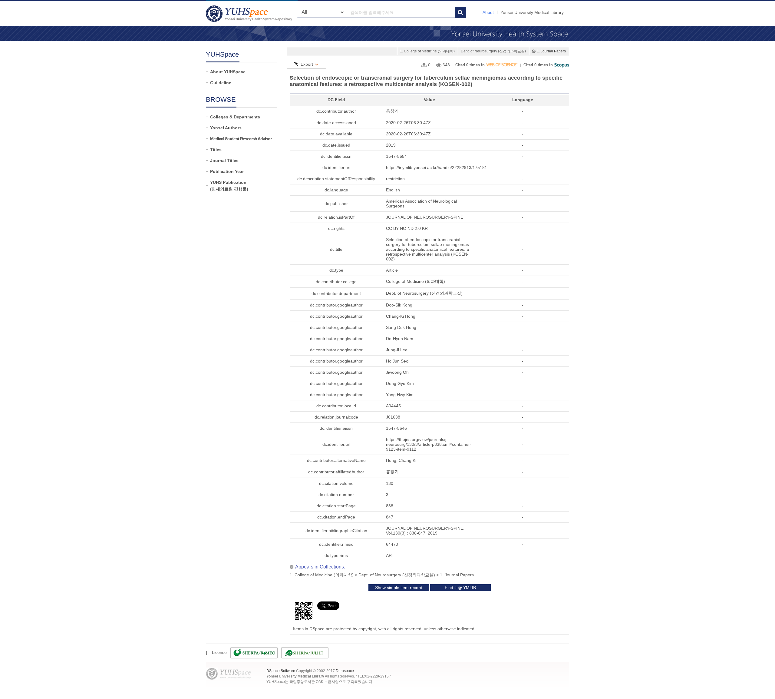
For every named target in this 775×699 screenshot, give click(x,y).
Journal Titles (224, 160)
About (488, 12)
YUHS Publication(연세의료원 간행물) (229, 185)
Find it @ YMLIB (460, 587)
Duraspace (345, 671)
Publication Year (227, 171)
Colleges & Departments (235, 116)
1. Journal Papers (551, 51)
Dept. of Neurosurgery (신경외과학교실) (493, 51)
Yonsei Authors (226, 127)
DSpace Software (280, 671)
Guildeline (220, 82)
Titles (216, 149)
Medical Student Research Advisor (241, 138)
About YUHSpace (228, 71)
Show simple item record (398, 587)
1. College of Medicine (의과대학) (427, 51)
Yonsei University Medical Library (532, 12)
